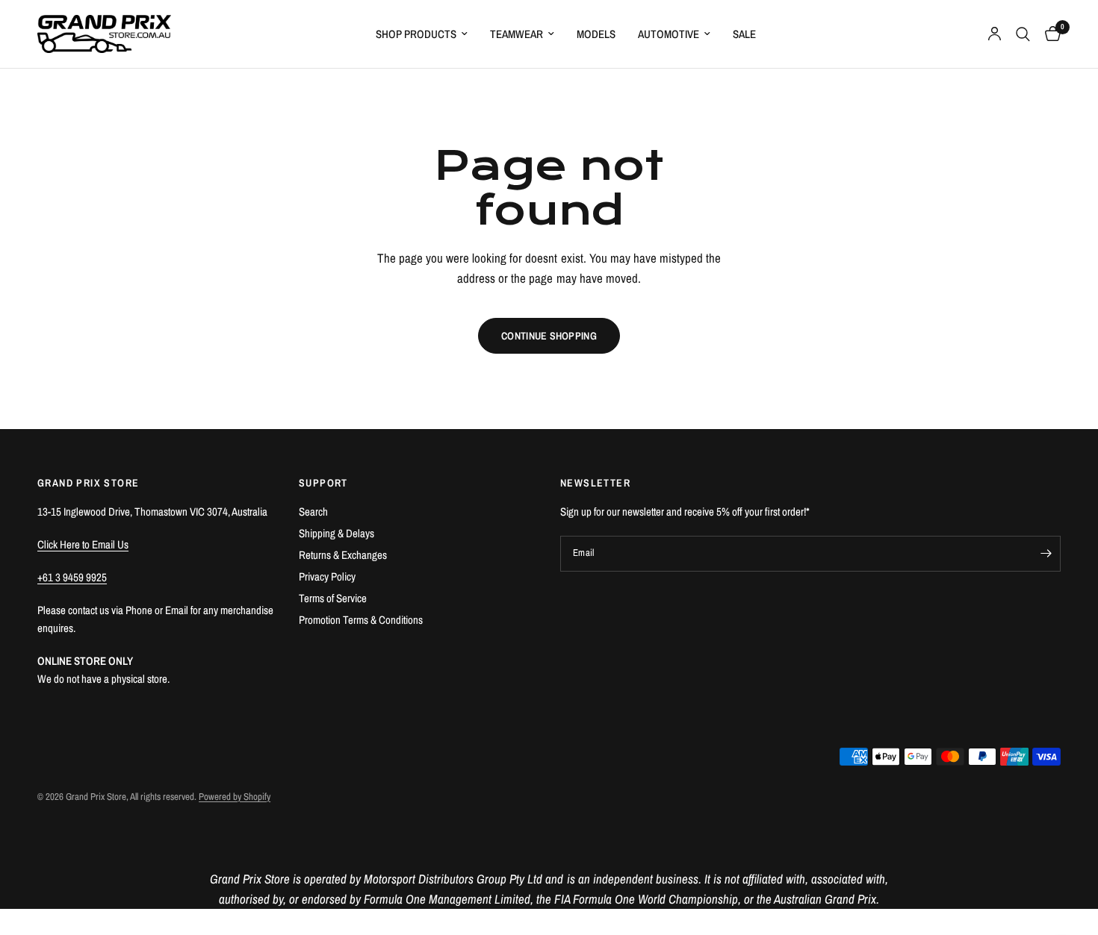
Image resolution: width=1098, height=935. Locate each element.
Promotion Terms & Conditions (361, 620)
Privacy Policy (327, 576)
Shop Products (416, 34)
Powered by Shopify (234, 796)
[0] (1049, 34)
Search (313, 511)
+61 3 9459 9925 (72, 577)
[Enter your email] (1046, 554)
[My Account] (994, 34)
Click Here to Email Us (82, 544)
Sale (744, 34)
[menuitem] (422, 34)
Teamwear (516, 34)
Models (596, 34)
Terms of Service (333, 598)
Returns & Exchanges (343, 555)
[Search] (1022, 34)
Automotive (668, 34)
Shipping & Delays (336, 533)
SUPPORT (323, 483)
